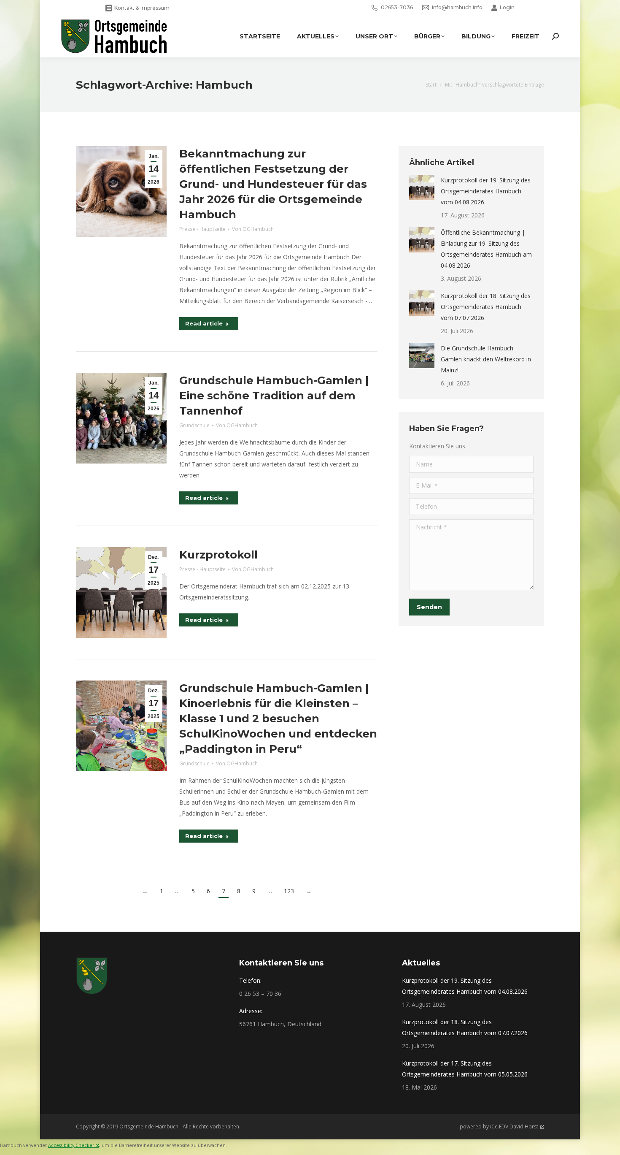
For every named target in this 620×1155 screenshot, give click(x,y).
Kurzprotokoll (218, 554)
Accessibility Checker (71, 1145)
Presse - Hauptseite (202, 229)
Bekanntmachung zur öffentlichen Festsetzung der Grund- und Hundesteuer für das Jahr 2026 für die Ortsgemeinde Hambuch (273, 184)
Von (253, 229)
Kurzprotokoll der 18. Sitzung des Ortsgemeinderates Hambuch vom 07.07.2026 (486, 307)
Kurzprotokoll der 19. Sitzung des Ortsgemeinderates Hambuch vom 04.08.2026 (486, 191)
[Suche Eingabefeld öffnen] (555, 36)
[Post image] (421, 187)
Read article (204, 323)
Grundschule (194, 425)
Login (507, 7)
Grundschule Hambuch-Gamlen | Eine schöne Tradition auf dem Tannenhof (274, 396)
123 (289, 891)
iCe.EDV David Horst (514, 1126)
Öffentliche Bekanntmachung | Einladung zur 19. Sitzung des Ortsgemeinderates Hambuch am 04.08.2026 (486, 248)
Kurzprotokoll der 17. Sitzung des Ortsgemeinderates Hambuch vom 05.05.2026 (465, 1068)
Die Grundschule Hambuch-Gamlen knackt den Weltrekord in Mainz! (486, 359)
